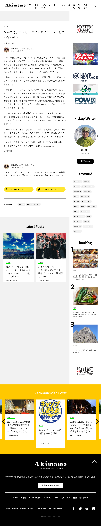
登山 (76, 196)
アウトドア (87, 201)
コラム (77, 201)
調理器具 (78, 191)
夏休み (87, 221)
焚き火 (87, 181)
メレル (22, 204)
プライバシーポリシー (43, 508)
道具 (74, 6)
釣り (89, 216)
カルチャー (86, 6)
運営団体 (23, 508)
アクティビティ (46, 6)
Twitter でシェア (50, 189)
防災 (83, 206)
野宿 (76, 206)
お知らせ (15, 508)
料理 (79, 6)
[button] (73, 136)
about (8, 508)
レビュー (78, 231)
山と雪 (36, 6)
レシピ (77, 187)
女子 (76, 211)
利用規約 (31, 508)
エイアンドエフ (88, 187)
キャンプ (55, 6)
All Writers (85, 161)
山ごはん (78, 181)
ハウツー (78, 221)
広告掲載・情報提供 (50, 485)
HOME (29, 5)
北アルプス (85, 196)
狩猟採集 (88, 191)
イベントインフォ (34, 204)
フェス (63, 6)
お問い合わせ (57, 508)
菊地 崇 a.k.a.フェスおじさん (22, 48)
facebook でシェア (19, 189)
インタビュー (79, 216)
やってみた (92, 206)
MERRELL (8, 151)
